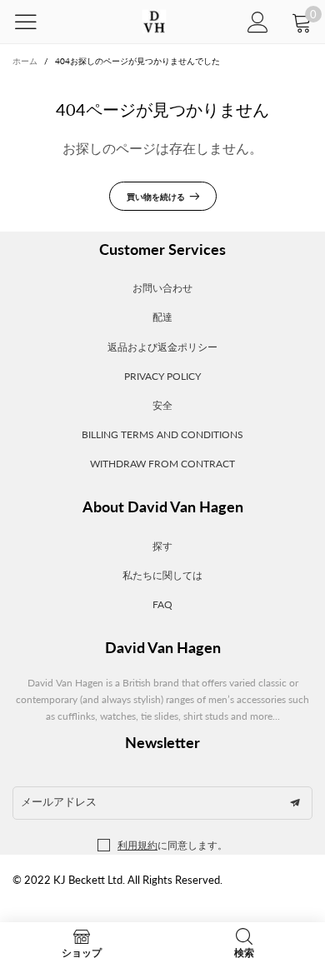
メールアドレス (59, 801)
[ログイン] (258, 22)
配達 (162, 317)
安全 (162, 405)
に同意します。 (173, 845)
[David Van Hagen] (153, 22)
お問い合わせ (162, 288)
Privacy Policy (162, 376)
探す (162, 546)
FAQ (162, 604)
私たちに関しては (162, 575)
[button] (295, 803)
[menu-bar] (36, 21)
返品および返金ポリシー (163, 347)
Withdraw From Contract (162, 463)
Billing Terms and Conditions (162, 434)
